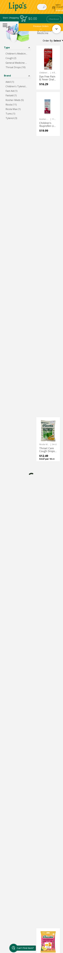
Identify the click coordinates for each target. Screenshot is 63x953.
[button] (10, 17)
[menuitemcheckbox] (17, 54)
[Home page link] (17, 7)
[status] (24, 19)
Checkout (54, 19)
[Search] (44, 7)
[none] (48, 67)
